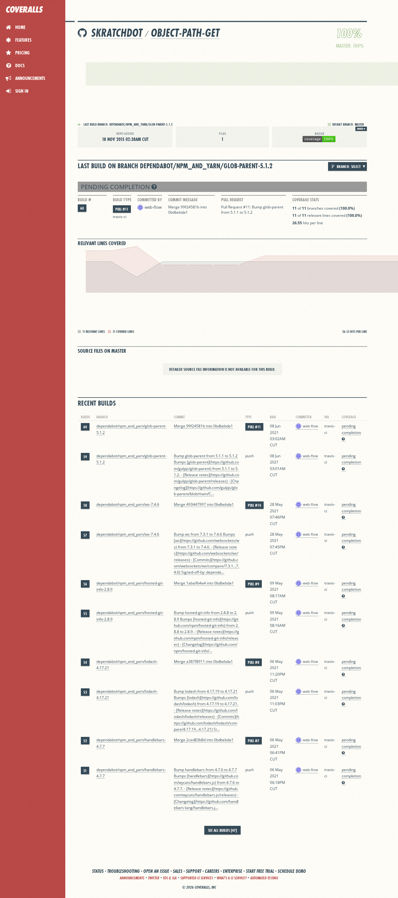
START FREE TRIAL (260, 871)
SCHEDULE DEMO (292, 871)
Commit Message (182, 200)
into (203, 207)
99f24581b (190, 207)
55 (85, 613)
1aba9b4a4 (196, 583)
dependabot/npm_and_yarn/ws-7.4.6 (127, 504)
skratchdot (116, 33)
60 (82, 208)
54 (85, 662)
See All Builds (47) (222, 830)
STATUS (98, 871)
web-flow (153, 207)
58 (85, 505)
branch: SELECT (348, 166)
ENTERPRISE (232, 871)
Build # (84, 200)
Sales (177, 871)
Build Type (122, 200)
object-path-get (185, 33)
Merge (174, 207)
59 (85, 456)
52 (85, 740)
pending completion (116, 187)
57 (85, 535)
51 (85, 770)
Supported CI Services (196, 878)
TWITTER (153, 878)
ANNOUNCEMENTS (132, 878)
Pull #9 (253, 584)
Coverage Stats (305, 200)
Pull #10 (254, 505)
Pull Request (232, 200)
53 (85, 692)
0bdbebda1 (178, 212)
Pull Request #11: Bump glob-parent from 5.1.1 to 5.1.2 (252, 209)
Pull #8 (253, 662)
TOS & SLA (170, 878)
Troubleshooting (123, 871)
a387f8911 (195, 661)
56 (85, 584)
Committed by (149, 200)
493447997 (196, 504)
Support (193, 871)
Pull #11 (121, 209)
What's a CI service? (232, 878)
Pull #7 (253, 740)
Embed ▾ (361, 129)
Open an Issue (156, 871)
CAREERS (212, 871)
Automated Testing (264, 878)
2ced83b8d (196, 739)
